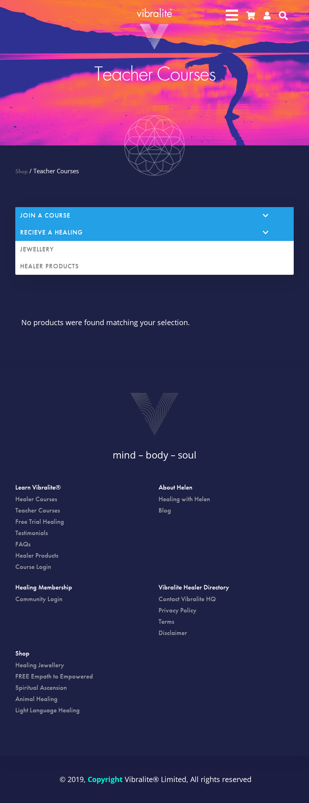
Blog (165, 510)
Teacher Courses (37, 510)
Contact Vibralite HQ (187, 598)
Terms (166, 621)
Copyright (105, 779)
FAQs (23, 543)
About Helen (175, 488)
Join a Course (45, 215)
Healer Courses (36, 498)
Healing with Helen (184, 498)
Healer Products (49, 266)
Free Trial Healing (39, 521)
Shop (21, 171)
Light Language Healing (47, 709)
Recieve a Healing (51, 232)
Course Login (33, 566)
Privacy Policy (177, 610)
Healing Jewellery (39, 664)
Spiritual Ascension (41, 687)
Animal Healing (36, 698)
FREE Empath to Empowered (54, 676)
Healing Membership (43, 587)
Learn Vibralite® (38, 488)
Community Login (38, 598)
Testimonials (31, 532)
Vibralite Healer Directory (194, 587)
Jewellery (37, 249)
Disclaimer (173, 632)
